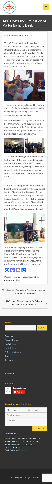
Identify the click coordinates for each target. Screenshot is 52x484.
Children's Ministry (13, 352)
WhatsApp (13, 444)
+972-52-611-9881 (26, 444)
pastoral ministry (12, 280)
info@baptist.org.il (18, 450)
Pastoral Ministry (12, 340)
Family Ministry (11, 344)
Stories (17, 276)
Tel (6, 444)
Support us (9, 360)
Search (8, 322)
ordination (34, 276)
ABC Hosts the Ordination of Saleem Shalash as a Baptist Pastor (24, 303)
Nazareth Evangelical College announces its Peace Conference (25, 292)
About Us (9, 336)
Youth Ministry (11, 348)
